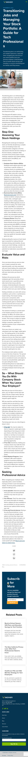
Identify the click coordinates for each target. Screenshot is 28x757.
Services (4, 723)
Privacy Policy (10, 755)
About (3, 718)
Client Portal (5, 726)
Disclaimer (4, 755)
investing (7, 565)
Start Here (4, 715)
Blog (3, 567)
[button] (26, 1)
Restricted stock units (10, 195)
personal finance (13, 565)
